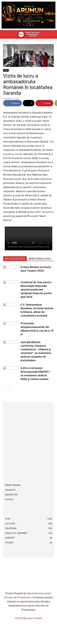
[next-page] (10, 387)
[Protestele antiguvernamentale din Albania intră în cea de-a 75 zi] (11, 327)
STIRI (14, 41)
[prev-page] (5, 387)
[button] (5, 34)
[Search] (52, 34)
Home (6, 41)
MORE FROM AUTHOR (40, 258)
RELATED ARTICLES (15, 258)
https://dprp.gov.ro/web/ (28, 618)
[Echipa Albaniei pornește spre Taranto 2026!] (11, 270)
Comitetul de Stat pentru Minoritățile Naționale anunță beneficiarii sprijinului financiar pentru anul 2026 (36, 289)
